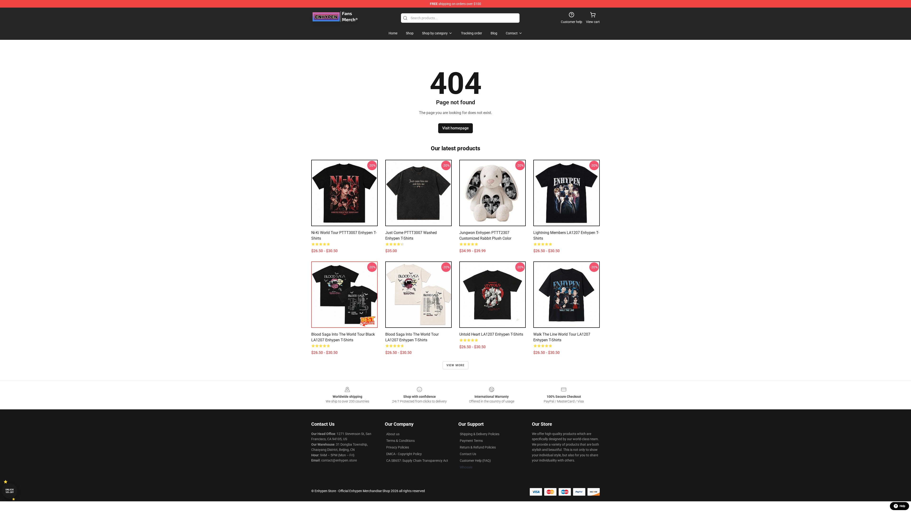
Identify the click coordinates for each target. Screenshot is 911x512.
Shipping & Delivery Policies (479, 434)
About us (393, 434)
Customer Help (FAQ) (475, 460)
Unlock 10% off (9, 491)
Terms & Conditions (400, 441)
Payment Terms (471, 441)
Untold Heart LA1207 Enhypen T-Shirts (491, 334)
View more (455, 365)
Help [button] (902, 506)
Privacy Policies (397, 447)
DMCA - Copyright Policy (404, 454)
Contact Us (468, 454)
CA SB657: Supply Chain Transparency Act (417, 460)
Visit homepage (455, 128)
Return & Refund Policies (478, 447)
